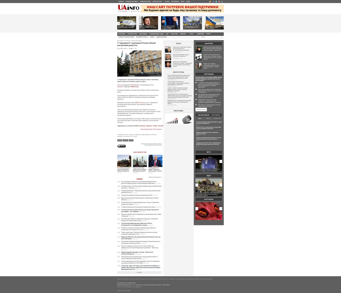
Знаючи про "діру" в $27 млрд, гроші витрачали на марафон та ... (126, 27)
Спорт (208, 34)
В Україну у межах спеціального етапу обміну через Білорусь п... (192, 27)
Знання (182, 34)
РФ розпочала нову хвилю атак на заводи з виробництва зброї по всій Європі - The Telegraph (140, 171)
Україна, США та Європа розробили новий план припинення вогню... (168, 27)
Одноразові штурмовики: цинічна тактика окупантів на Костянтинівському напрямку (182, 48)
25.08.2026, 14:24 (172, 79)
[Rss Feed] (210, 2)
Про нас (119, 286)
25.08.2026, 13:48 (172, 98)
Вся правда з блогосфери (123, 40)
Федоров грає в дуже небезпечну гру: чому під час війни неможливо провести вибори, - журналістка (212, 48)
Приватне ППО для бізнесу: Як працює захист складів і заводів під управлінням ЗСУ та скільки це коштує (212, 57)
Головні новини (125, 279)
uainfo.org (134, 284)
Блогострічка (156, 2)
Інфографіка (178, 111)
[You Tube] (219, 2)
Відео (188, 1)
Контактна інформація (127, 286)
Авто (166, 279)
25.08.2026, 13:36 (172, 105)
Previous (118, 23)
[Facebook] (213, 2)
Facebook (142, 126)
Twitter (155, 126)
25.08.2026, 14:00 (172, 92)
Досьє (167, 1)
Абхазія (119, 140)
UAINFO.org (134, 87)
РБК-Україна (134, 85)
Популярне (216, 115)
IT (168, 279)
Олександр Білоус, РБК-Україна (151, 129)
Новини (139, 179)
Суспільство (132, 34)
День (200, 118)
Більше (139, 272)
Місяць (209, 118)
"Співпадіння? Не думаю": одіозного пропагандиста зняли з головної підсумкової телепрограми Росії (155, 171)
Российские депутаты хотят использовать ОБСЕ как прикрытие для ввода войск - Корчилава (123, 171)
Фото (182, 1)
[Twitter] (216, 2)
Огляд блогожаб (145, 1)
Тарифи (152, 37)
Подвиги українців (161, 37)
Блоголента (196, 279)
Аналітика (209, 43)
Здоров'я (200, 34)
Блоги (178, 43)
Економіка (143, 34)
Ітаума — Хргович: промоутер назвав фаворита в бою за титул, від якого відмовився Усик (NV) (178, 89)
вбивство (125, 140)
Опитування (209, 74)
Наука (155, 279)
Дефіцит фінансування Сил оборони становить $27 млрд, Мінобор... (148, 27)
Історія (158, 279)
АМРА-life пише (140, 102)
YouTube (160, 126)
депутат (131, 140)
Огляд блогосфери (132, 1)
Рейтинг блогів (203, 279)
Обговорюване (203, 115)
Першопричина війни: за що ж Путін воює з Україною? (181, 55)
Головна (121, 1)
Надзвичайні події (156, 34)
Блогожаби (175, 1)
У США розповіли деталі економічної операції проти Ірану (138, 207)
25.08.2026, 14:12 (172, 86)
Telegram (149, 126)
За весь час (217, 118)
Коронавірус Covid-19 (142, 37)
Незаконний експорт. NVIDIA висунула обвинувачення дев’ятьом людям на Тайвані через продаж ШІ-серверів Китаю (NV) (180, 96)
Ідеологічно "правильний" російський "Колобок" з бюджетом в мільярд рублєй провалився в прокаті (182, 64)
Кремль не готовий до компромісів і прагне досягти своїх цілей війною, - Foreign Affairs (211, 66)
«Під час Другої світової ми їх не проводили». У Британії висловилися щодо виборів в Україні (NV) (178, 83)
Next (223, 23)
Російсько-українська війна (126, 37)
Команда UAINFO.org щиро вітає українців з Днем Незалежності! (214, 27)
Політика (121, 34)
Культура (174, 34)
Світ (167, 34)
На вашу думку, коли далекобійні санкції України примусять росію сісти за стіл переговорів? (208, 79)
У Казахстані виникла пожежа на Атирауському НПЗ (136, 195)
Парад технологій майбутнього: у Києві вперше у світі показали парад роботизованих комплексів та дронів (209, 194)
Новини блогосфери (136, 40)
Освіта (162, 279)
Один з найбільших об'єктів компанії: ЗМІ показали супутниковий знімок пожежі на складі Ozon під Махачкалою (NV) (179, 77)
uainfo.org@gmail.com (137, 286)
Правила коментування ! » (155, 177)
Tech (190, 34)
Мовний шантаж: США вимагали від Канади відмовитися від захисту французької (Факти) (179, 102)
